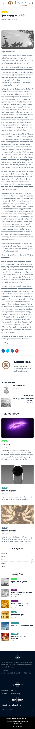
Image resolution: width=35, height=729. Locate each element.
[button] (3, 3)
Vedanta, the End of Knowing (22, 625)
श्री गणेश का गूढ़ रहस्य (19, 385)
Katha (3, 556)
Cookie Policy (15, 694)
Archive (3, 563)
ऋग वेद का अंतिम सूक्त (17, 615)
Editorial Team (7, 19)
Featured (4, 553)
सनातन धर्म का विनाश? (8, 531)
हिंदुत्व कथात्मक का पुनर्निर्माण (13, 15)
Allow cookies (17, 726)
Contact (14, 690)
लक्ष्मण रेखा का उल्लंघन (8, 491)
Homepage (4, 690)
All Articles (4, 694)
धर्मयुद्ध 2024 (5, 444)
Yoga (3, 566)
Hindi (3, 560)
